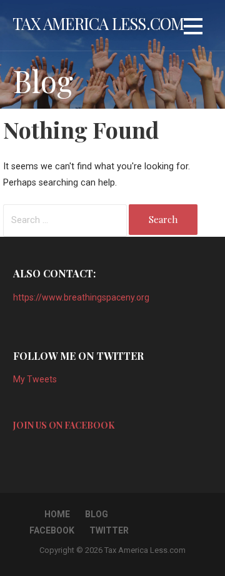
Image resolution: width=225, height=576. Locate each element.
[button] (193, 28)
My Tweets (35, 379)
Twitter (109, 530)
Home (57, 514)
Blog (96, 514)
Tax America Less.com (98, 23)
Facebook (51, 530)
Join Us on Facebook (63, 425)
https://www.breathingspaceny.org (81, 297)
